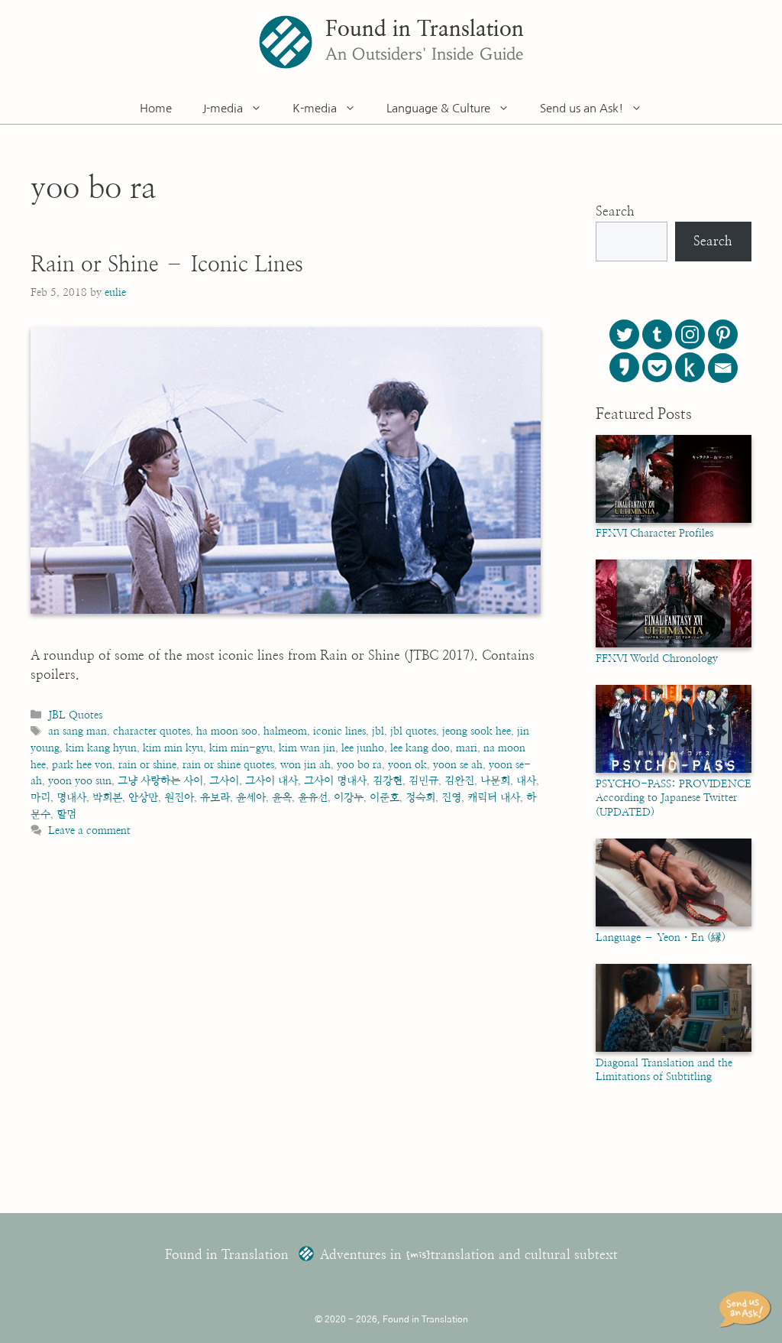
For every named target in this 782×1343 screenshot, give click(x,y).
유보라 (215, 797)
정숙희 (420, 797)
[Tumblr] (657, 334)
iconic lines (339, 731)
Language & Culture (438, 108)
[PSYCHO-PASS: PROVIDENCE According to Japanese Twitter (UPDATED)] (673, 769)
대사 (526, 781)
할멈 (66, 814)
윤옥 (282, 797)
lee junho (362, 748)
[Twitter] (624, 334)
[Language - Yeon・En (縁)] (673, 923)
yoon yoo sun (79, 781)
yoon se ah (458, 764)
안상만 (143, 797)
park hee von (82, 764)
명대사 (71, 797)
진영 (451, 797)
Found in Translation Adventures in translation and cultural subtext (391, 1254)
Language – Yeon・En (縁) (660, 938)
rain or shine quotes (228, 764)
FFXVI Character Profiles (654, 533)
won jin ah (305, 764)
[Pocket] (657, 367)
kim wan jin (307, 748)
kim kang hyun (101, 748)
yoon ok (407, 764)
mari (466, 748)
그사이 (224, 781)
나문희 (495, 781)
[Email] (723, 368)
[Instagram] (690, 334)
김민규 (423, 781)
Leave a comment (89, 830)
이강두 (349, 797)
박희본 (107, 797)
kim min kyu (173, 748)
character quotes (151, 731)
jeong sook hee (476, 731)
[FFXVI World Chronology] (673, 644)
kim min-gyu (241, 748)
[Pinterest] (723, 334)
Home (156, 108)
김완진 (459, 781)
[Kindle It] (690, 367)
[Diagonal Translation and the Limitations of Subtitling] (673, 1048)
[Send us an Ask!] (747, 1309)
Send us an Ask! (581, 108)
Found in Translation (424, 30)
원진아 (179, 797)
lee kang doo (420, 748)
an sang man (77, 731)
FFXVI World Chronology (657, 659)
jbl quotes (413, 731)
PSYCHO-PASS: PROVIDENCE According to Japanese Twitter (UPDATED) (673, 799)
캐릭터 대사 (493, 797)
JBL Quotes (75, 715)
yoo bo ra (359, 764)
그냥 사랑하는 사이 (160, 781)
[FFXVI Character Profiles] (673, 519)
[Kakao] (624, 367)
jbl (378, 731)
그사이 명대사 (335, 781)
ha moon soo (226, 731)
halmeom (285, 731)
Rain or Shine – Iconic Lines (167, 265)
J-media (222, 108)
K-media (314, 108)
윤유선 (313, 797)
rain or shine (147, 764)
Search (615, 211)
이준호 (384, 797)
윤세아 (251, 797)
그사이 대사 (271, 781)
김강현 (387, 781)
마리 (40, 797)
